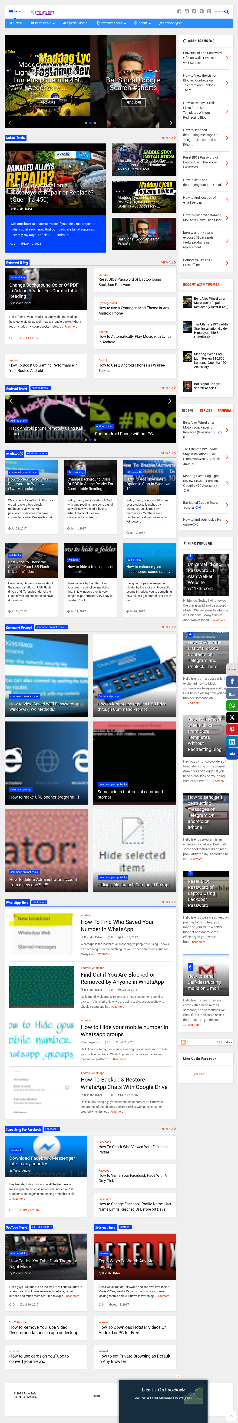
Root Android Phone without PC (38, 433)
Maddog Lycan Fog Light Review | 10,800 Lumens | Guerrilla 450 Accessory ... (139, 201)
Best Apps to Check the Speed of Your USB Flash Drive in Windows (28, 567)
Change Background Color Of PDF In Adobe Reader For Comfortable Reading (44, 290)
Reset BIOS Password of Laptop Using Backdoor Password (201, 893)
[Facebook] (179, 11)
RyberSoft (198, 1074)
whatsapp (38, 902)
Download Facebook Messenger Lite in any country (42, 1160)
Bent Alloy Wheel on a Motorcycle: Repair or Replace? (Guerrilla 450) (52, 192)
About (142, 23)
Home (17, 23)
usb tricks (15, 555)
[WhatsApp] (232, 705)
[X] (232, 717)
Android (104, 332)
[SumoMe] (232, 754)
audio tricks (134, 559)
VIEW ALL (167, 138)
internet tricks (18, 1253)
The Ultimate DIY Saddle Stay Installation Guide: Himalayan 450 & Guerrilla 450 (142, 164)
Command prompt (20, 789)
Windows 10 (135, 472)
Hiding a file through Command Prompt (134, 884)
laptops (103, 274)
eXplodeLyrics (172, 23)
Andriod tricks (40, 388)
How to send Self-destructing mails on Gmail (204, 982)
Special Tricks (76, 23)
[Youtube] (187, 11)
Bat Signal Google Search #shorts (47, 83)
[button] (163, 1389)
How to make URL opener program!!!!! (44, 797)
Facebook (51, 1129)
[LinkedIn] (232, 741)
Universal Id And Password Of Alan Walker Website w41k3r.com (204, 576)
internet (14, 1351)
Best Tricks (42, 23)
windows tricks (36, 453)
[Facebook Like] (232, 693)
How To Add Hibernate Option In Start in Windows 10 (148, 484)
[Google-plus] (202, 11)
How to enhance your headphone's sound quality (148, 569)
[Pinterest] (209, 11)
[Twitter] (194, 11)
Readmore (48, 102)
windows (74, 559)
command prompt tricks (23, 472)
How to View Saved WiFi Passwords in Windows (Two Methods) (28, 484)
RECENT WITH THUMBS (201, 284)
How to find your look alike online (133, 83)
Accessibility (17, 277)
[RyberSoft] (43, 13)
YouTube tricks (41, 1226)
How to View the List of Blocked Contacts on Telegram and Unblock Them (205, 654)
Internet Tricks (111, 23)
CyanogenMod (108, 303)
